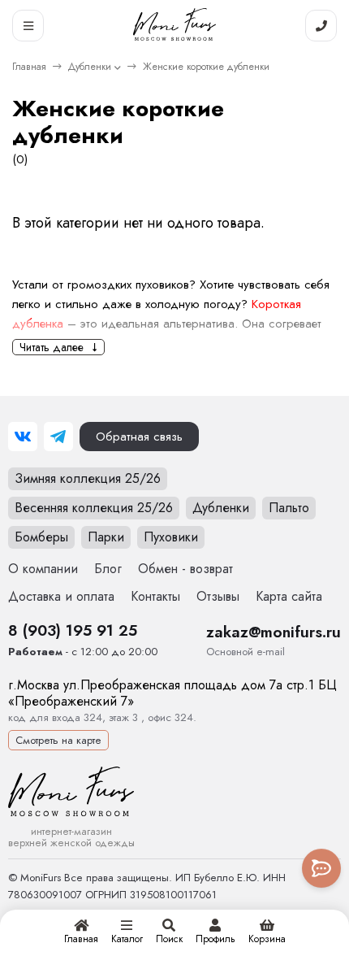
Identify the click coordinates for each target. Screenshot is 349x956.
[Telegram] (58, 436)
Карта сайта (289, 596)
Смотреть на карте (58, 740)
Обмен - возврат (185, 568)
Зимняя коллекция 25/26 (88, 478)
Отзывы (217, 596)
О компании (43, 568)
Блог (108, 568)
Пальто (289, 507)
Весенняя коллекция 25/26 (94, 507)
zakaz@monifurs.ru (273, 631)
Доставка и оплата (61, 596)
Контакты (155, 596)
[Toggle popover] (321, 868)
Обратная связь (139, 436)
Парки (106, 537)
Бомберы (41, 537)
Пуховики (171, 537)
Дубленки (89, 66)
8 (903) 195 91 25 (72, 630)
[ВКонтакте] (22, 436)
